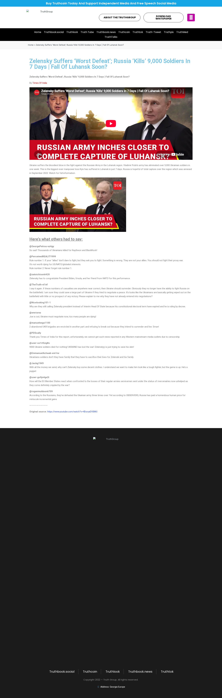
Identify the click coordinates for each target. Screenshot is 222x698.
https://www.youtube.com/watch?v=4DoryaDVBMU (72, 411)
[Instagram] (191, 17)
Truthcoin (124, 32)
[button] (119, 17)
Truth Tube (87, 32)
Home (37, 32)
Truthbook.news (106, 32)
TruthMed (182, 32)
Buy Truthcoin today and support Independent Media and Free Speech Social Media (111, 3)
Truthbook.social (54, 32)
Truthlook (72, 32)
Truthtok (138, 32)
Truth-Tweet (153, 32)
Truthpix (169, 32)
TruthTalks (111, 37)
